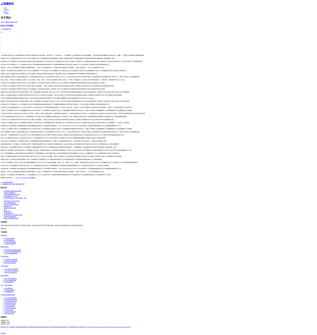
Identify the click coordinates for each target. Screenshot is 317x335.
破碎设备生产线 (47, 327)
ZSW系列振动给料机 (10, 308)
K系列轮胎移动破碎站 (10, 299)
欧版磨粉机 (19, 327)
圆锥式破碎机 (5, 247)
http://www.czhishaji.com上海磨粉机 (26, 177)
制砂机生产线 (5, 327)
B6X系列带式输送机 (10, 311)
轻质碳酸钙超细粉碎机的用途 (12, 191)
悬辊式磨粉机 (5, 275)
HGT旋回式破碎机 (9, 238)
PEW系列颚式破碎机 (10, 242)
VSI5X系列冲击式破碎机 (11, 271)
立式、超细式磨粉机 (7, 285)
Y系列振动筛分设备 (10, 303)
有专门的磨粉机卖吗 (10, 203)
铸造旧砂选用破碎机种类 (11, 204)
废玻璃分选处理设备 (10, 208)
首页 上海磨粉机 (5, 22)
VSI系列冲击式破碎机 (10, 272)
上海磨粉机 (12, 327)
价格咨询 (3, 333)
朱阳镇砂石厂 (8, 206)
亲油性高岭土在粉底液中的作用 (13, 215)
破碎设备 (32, 327)
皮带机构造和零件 (8, 182)
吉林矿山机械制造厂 (10, 193)
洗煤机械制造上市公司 (10, 196)
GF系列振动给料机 (9, 306)
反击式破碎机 (5, 256)
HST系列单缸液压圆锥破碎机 (12, 250)
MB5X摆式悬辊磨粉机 (10, 278)
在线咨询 (3, 228)
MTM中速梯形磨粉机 (10, 280)
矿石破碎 (80, 327)
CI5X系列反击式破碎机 (11, 259)
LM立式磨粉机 (8, 288)
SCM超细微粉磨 (8, 291)
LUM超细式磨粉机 (9, 290)
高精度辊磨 (7, 211)
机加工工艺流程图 (7, 25)
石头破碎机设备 (73, 327)
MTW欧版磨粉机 (9, 282)
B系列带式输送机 (9, 313)
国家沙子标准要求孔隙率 (11, 218)
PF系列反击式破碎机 (10, 263)
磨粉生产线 (14, 22)
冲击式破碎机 (5, 266)
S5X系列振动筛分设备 (10, 301)
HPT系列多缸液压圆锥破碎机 (12, 251)
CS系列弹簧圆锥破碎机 (11, 253)
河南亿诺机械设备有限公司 (12, 194)
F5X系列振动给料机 (10, 305)
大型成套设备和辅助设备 (8, 295)
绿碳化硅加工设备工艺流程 (12, 201)
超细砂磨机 (38, 327)
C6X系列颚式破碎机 (10, 243)
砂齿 (5, 209)
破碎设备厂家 (64, 327)
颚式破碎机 (4, 235)
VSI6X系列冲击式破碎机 (11, 269)
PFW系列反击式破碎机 (10, 261)
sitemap (86, 327)
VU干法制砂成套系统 (10, 298)
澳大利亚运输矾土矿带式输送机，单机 (15, 198)
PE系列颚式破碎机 (9, 240)
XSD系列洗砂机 (8, 310)
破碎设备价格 (56, 327)
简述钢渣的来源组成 (10, 216)
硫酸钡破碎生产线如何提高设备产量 (13, 184)
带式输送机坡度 (8, 213)
